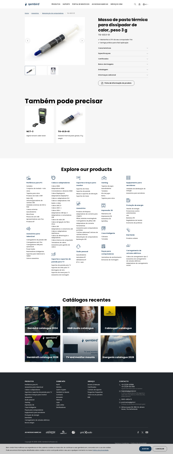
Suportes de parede (83, 191)
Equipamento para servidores (35, 412)
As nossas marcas (100, 4)
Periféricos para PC (31, 385)
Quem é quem (61, 390)
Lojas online (60, 405)
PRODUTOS (56, 4)
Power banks (30, 249)
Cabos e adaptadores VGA (60, 201)
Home (27, 13)
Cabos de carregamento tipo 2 (137, 257)
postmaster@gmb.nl (128, 402)
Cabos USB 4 (55, 210)
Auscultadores (31, 212)
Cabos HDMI (55, 186)
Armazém (59, 397)
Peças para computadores (34, 410)
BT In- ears (80, 262)
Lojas (58, 402)
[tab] (123, 48)
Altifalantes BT (81, 260)
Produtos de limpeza (83, 212)
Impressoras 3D (106, 216)
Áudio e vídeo (56, 203)
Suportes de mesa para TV (60, 272)
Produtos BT (30, 222)
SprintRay (104, 221)
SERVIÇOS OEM (116, 4)
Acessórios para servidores (135, 193)
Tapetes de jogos (107, 186)
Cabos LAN (55, 226)
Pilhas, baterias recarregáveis (86, 218)
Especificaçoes (104, 53)
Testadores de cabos (58, 242)
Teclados (104, 191)
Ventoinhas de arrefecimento (111, 257)
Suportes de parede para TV (61, 265)
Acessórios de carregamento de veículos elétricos (136, 260)
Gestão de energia (132, 209)
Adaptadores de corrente (85, 223)
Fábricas (59, 400)
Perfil (58, 385)
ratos (28, 191)
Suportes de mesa (82, 189)
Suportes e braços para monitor (36, 395)
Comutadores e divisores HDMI (61, 191)
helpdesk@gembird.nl (128, 391)
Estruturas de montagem (109, 260)
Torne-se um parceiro (95, 395)
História (58, 387)
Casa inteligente (30, 407)
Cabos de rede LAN (58, 220)
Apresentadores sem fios (35, 219)
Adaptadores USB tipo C (59, 213)
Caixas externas (31, 209)
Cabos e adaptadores (32, 390)
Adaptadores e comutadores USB (61, 216)
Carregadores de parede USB (36, 240)
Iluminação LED (81, 239)
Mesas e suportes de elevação (87, 194)
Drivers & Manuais (94, 385)
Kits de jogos (105, 193)
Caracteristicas (104, 48)
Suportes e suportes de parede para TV (38, 392)
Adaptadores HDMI (57, 188)
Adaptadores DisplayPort (60, 196)
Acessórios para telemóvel (34, 387)
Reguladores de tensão (134, 220)
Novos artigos (29, 423)
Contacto (59, 395)
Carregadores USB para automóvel (34, 246)
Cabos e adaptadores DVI (60, 198)
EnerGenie (28, 418)
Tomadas (104, 239)
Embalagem (103, 69)
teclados (29, 186)
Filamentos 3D (106, 214)
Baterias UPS (130, 218)
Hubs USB (29, 198)
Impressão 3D (29, 405)
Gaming (27, 402)
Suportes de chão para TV (60, 268)
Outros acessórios (32, 258)
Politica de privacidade (139, 443)
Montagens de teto (58, 270)
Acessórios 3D (106, 219)
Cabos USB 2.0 (56, 206)
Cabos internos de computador (62, 240)
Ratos (103, 196)
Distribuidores (61, 407)
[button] (82, 40)
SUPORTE (66, 4)
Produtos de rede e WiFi (34, 196)
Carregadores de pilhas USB (85, 221)
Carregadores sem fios (34, 242)
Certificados (103, 59)
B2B (89, 397)
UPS (127, 216)
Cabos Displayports (58, 193)
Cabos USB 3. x (56, 208)
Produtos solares (132, 238)
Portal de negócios (80, 4)
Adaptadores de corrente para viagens (87, 215)
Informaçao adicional (107, 75)
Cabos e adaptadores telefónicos (59, 232)
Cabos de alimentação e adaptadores (60, 237)
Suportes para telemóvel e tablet (35, 255)
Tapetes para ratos (33, 193)
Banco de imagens (105, 64)
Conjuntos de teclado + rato (36, 188)
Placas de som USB (32, 217)
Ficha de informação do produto (117, 83)
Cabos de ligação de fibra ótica (60, 223)
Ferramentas (80, 226)
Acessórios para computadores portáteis (87, 229)
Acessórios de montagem (60, 275)
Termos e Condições (122, 443)
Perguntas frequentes (95, 392)
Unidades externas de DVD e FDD (36, 206)
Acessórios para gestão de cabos (60, 246)
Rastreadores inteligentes (35, 251)
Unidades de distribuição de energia (135, 190)
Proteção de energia (32, 415)
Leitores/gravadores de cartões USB (34, 202)
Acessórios (35, 13)
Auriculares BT (81, 257)
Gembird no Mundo (62, 392)
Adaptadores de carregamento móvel (137, 264)
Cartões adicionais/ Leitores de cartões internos (87, 233)
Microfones (30, 214)
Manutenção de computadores (52, 13)
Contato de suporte (94, 390)
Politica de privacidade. (101, 450)
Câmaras (104, 237)
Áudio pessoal (29, 400)
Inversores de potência (134, 223)
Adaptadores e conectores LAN (62, 229)
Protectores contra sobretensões (132, 212)
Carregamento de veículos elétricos (37, 420)
